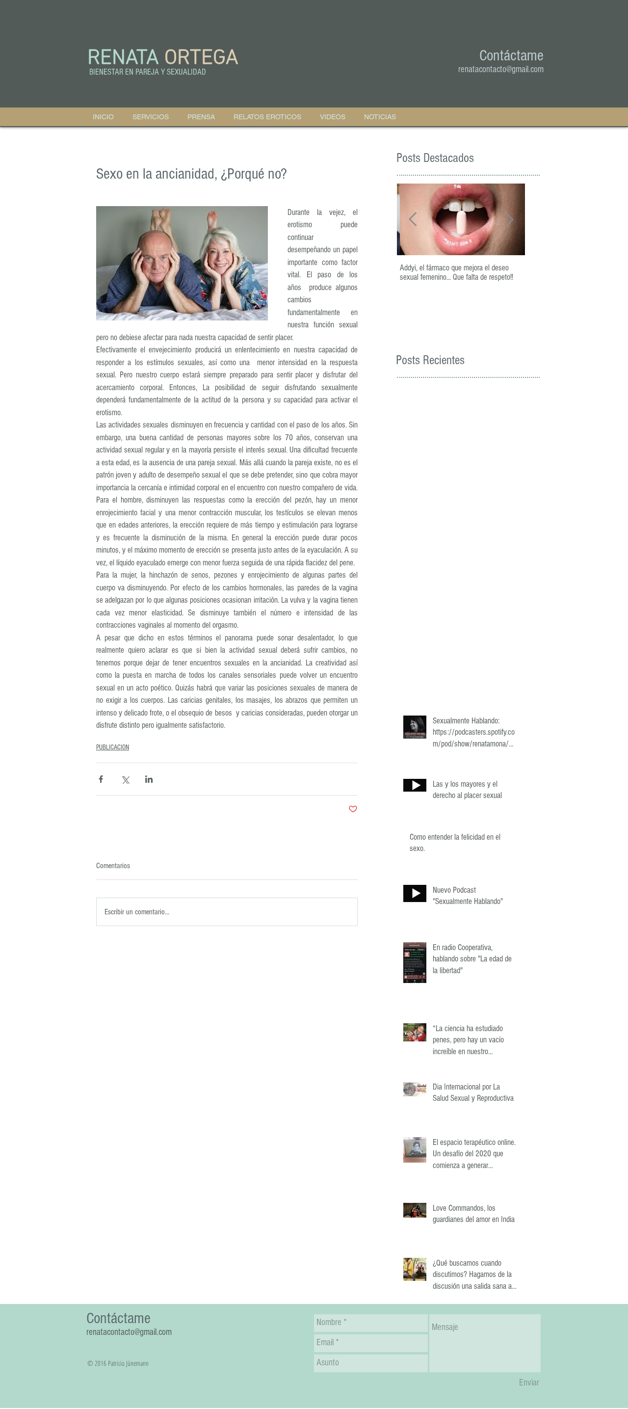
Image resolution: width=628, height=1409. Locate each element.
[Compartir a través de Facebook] (100, 779)
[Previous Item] (412, 219)
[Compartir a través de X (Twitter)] (125, 779)
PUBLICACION (112, 747)
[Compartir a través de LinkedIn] (149, 779)
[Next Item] (509, 219)
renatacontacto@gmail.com (501, 69)
